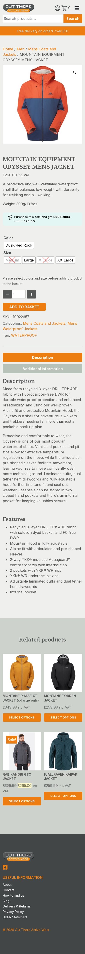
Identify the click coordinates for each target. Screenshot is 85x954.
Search (72, 18)
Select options (22, 717)
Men (20, 49)
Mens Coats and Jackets (44, 323)
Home (8, 49)
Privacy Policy (13, 912)
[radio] (19, 245)
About (7, 884)
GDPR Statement (15, 917)
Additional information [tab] (42, 368)
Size (7, 252)
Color (8, 238)
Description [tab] (42, 357)
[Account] (58, 7)
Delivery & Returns (16, 906)
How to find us (13, 895)
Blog (6, 901)
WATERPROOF (24, 335)
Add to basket (24, 307)
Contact (8, 890)
